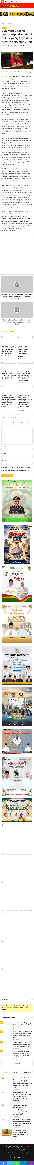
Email (3, 453)
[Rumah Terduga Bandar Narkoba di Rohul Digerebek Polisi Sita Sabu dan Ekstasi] (6, 1045)
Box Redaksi (20, 1152)
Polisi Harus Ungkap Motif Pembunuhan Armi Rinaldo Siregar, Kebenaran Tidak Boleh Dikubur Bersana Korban (25, 376)
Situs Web (4, 460)
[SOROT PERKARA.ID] (12, 6)
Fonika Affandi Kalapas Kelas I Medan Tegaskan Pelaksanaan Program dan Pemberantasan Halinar (23, 351)
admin (5, 46)
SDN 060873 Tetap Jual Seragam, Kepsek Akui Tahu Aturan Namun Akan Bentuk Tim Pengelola (8, 349)
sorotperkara (8, 1150)
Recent (16, 1072)
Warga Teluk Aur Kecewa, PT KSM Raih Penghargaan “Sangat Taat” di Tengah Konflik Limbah (22, 1054)
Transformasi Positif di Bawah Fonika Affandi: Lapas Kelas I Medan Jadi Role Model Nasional (8, 375)
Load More (17, 1063)
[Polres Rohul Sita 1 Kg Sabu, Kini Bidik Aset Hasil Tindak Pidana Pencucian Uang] (6, 1025)
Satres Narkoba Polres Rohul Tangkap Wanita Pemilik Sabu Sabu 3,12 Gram (20, 1133)
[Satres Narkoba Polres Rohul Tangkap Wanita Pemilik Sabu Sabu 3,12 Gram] (7, 1132)
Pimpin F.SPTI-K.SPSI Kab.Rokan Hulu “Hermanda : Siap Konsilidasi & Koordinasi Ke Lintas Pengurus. (22, 1096)
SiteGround (26, 1150)
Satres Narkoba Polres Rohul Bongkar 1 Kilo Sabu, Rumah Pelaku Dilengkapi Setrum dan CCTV (22, 1034)
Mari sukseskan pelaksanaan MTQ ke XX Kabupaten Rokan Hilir (17, 910)
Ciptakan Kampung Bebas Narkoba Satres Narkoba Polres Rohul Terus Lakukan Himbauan (22, 1122)
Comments (27, 1072)
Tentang (13, 1152)
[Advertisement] (17, 254)
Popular (5, 1072)
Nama (3, 447)
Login (26, 1152)
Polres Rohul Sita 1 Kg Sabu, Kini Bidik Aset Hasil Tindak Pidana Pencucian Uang (22, 1025)
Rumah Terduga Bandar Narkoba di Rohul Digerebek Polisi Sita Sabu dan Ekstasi (22, 1044)
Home (5, 24)
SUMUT (10, 24)
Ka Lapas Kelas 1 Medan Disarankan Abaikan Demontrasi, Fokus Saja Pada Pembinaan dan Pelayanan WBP (8, 400)
